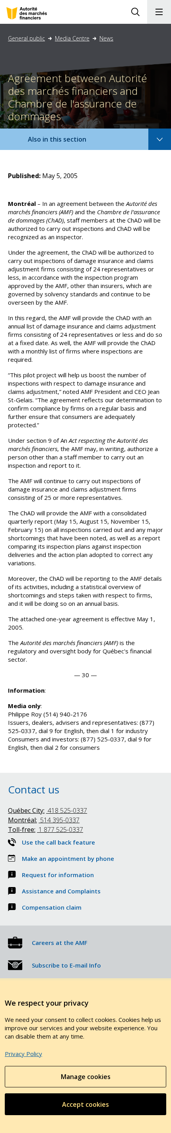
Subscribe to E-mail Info (66, 965)
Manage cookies (86, 1076)
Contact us (33, 789)
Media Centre (72, 38)
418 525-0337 (47, 810)
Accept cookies (85, 1104)
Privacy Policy (23, 1054)
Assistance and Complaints (61, 891)
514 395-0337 (44, 820)
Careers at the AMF (59, 943)
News (106, 38)
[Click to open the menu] (159, 12)
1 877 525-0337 (45, 829)
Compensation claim (52, 907)
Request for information (58, 875)
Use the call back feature (58, 842)
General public (26, 38)
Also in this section (65, 142)
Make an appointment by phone (68, 858)
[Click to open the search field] (135, 12)
